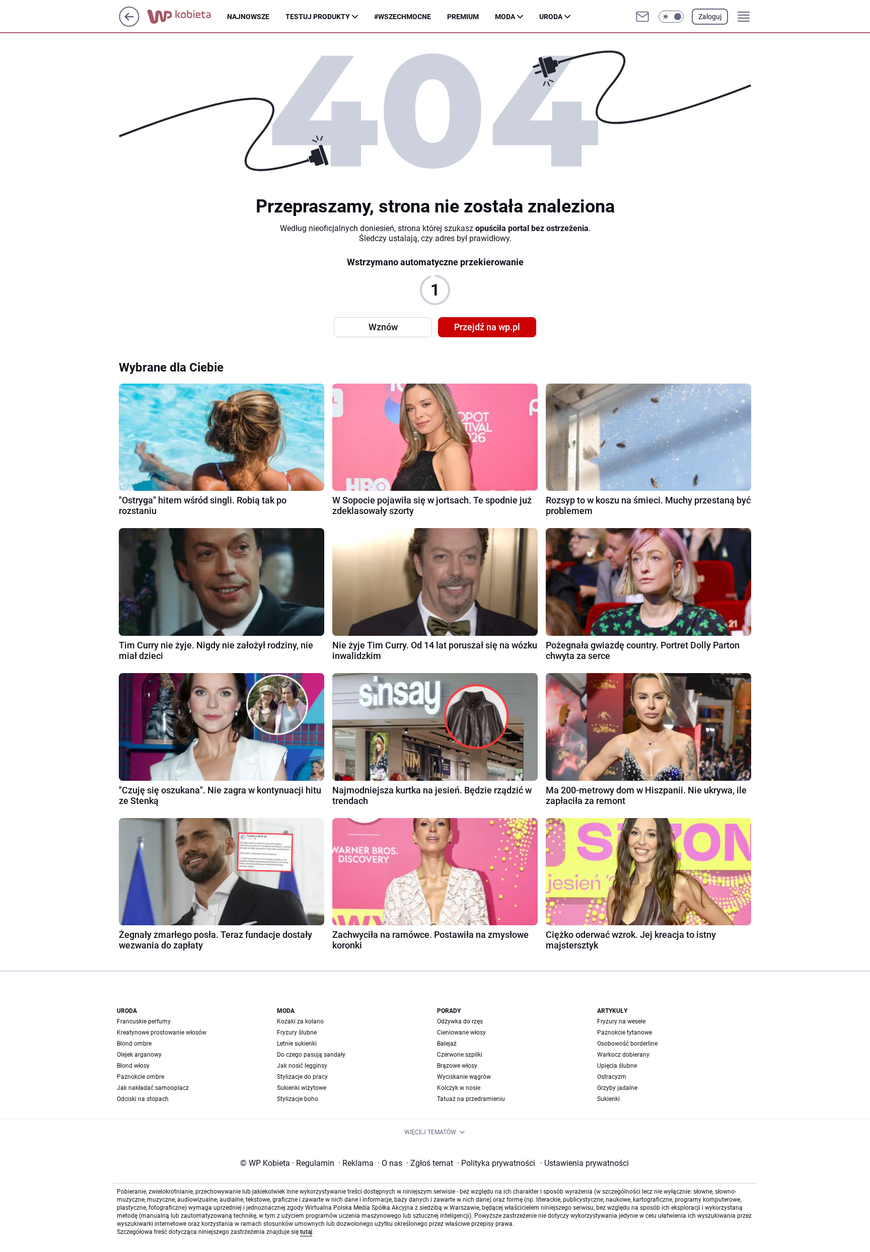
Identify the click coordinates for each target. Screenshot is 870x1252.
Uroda (550, 17)
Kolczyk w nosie (458, 1087)
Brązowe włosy (457, 1065)
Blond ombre (134, 1043)
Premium (463, 17)
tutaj (306, 1231)
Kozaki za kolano (300, 1021)
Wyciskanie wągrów (464, 1076)
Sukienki (608, 1098)
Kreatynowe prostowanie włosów (161, 1032)
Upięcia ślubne (617, 1065)
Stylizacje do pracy (302, 1076)
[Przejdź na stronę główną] (129, 24)
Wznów (383, 327)
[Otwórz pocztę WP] (642, 17)
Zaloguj (709, 17)
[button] (671, 17)
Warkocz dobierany (623, 1054)
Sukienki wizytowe (301, 1087)
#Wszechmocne (402, 17)
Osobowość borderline (627, 1043)
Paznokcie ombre (140, 1076)
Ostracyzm (611, 1076)
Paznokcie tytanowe (624, 1032)
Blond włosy (133, 1065)
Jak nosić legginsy (302, 1065)
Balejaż (447, 1043)
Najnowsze (248, 17)
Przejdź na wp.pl (487, 327)
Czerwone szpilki (459, 1054)
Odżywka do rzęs (460, 1021)
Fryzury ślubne (297, 1032)
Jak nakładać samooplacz (153, 1087)
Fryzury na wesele (621, 1021)
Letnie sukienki (297, 1043)
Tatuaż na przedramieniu (471, 1098)
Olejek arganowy (139, 1054)
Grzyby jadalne (617, 1087)
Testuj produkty (317, 17)
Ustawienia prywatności (584, 1163)
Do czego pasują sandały (311, 1054)
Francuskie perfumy (144, 1021)
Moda (505, 17)
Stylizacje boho (297, 1098)
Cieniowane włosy (461, 1032)
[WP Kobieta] (187, 17)
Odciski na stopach (143, 1098)
